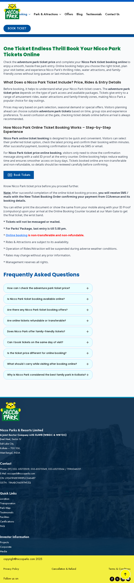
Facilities (4, 517)
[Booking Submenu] (29, 14)
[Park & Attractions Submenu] (60, 14)
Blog (80, 14)
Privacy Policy (11, 569)
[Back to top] (125, 574)
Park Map (5, 508)
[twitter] (117, 579)
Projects (4, 542)
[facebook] (112, 579)
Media (3, 551)
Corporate (6, 547)
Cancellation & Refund (64, 569)
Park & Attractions (46, 14)
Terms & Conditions (120, 569)
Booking (21, 14)
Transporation (7, 503)
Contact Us (112, 14)
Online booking (16, 235)
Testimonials (94, 14)
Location (4, 499)
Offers (69, 14)
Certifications (7, 521)
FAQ (2, 526)
